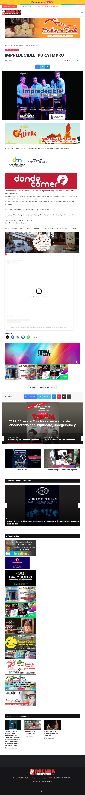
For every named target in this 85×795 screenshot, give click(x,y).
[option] (43, 423)
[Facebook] (37, 67)
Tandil (16, 50)
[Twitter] (42, 67)
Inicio (8, 45)
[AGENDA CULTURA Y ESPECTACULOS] (11, 12)
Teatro (33, 387)
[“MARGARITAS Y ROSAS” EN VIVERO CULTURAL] (52, 725)
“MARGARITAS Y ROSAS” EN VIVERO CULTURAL (51, 734)
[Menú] (82, 13)
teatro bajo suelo (48, 387)
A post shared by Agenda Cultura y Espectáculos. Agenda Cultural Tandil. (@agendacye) (39, 327)
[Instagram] (43, 791)
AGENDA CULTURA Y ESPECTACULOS (60, 778)
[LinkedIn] (47, 67)
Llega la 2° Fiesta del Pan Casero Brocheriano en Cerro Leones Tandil (42, 423)
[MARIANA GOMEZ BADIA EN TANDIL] (32, 725)
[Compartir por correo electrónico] (64, 396)
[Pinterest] (59, 396)
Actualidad (14, 45)
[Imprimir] (69, 396)
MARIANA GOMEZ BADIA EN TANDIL (30, 733)
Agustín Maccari (47, 781)
